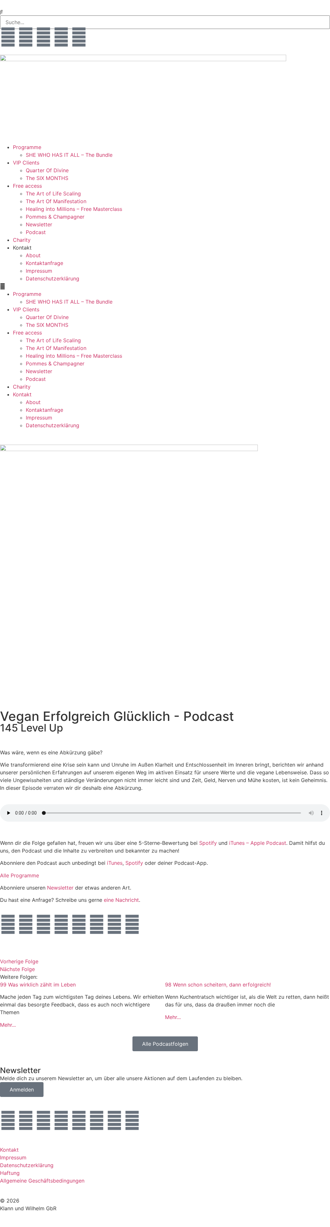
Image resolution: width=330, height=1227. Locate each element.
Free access (27, 186)
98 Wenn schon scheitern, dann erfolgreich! (218, 984)
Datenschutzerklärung (52, 278)
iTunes (114, 863)
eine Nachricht (121, 900)
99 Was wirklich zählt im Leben (38, 984)
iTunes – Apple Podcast (257, 843)
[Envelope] (26, 37)
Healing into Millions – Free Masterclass (74, 209)
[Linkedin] (97, 924)
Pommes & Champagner (55, 216)
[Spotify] (114, 924)
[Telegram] (43, 37)
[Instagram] (8, 37)
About (33, 255)
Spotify (208, 843)
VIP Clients (26, 162)
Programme (27, 147)
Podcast (36, 232)
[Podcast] (132, 924)
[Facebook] (61, 37)
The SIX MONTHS (47, 178)
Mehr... (8, 1025)
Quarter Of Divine (47, 170)
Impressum (39, 271)
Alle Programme (19, 875)
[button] (165, 286)
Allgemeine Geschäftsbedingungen (42, 1180)
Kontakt (9, 1150)
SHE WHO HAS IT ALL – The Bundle (69, 155)
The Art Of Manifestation (56, 201)
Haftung (10, 1173)
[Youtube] (79, 37)
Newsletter (39, 224)
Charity (22, 240)
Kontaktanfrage (44, 263)
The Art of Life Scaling (53, 193)
